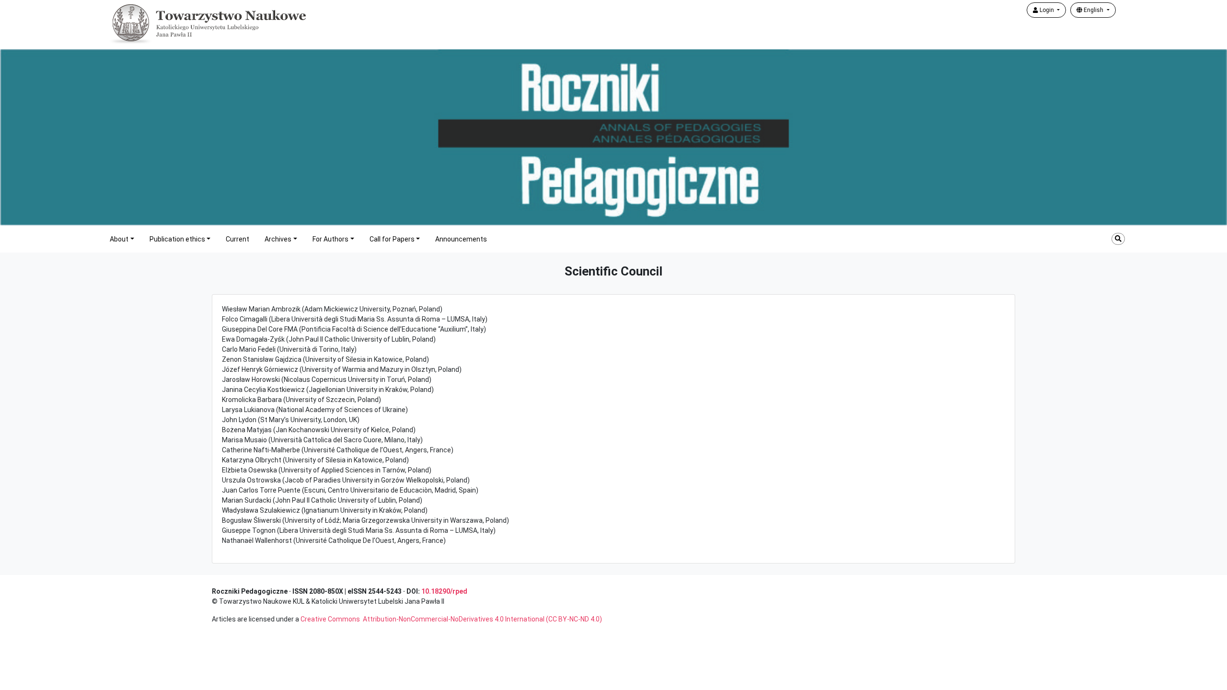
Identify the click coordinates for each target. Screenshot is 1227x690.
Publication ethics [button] (177, 239)
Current (237, 239)
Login (1046, 10)
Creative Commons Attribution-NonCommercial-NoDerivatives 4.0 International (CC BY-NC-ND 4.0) (451, 619)
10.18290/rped (444, 591)
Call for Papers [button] (392, 239)
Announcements (461, 239)
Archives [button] (278, 239)
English (1093, 10)
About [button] (119, 239)
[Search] (1118, 239)
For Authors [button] (330, 239)
